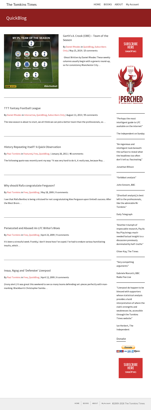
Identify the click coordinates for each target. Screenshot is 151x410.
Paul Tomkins (14, 153)
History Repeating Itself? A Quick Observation (32, 147)
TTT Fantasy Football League (22, 108)
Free (35, 153)
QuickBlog (88, 46)
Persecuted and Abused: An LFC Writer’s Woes (32, 228)
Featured (27, 153)
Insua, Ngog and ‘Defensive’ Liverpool (27, 270)
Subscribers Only (56, 114)
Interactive (29, 114)
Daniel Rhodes (73, 46)
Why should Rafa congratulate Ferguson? (29, 185)
